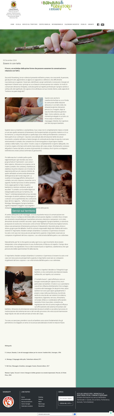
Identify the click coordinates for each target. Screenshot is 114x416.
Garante (91, 24)
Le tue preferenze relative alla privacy (61, 414)
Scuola (18, 24)
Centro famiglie (25, 404)
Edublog (83, 24)
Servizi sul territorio (29, 24)
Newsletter (41, 406)
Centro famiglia (44, 24)
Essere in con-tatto (12, 63)
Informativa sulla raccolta (44, 414)
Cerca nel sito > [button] (66, 403)
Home (12, 24)
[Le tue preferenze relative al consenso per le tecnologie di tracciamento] (111, 413)
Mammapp (41, 404)
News (40, 401)
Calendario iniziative (72, 24)
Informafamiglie (57, 24)
